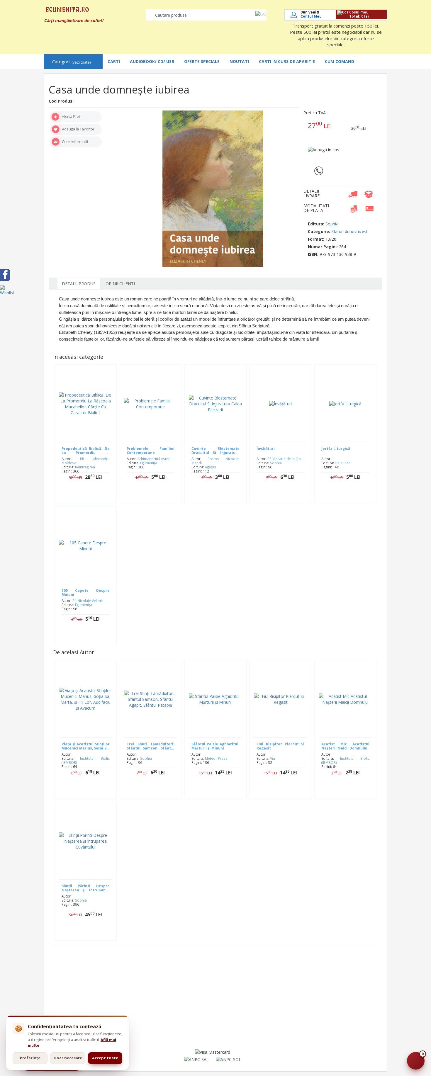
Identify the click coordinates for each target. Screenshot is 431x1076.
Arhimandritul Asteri (154, 458)
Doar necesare (68, 1057)
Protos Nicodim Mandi (215, 460)
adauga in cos (220, 495)
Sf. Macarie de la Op (284, 458)
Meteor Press (216, 758)
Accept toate (105, 1057)
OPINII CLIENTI (120, 283)
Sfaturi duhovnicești (350, 231)
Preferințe (30, 1057)
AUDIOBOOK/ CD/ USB (152, 61)
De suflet (342, 462)
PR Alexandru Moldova (86, 460)
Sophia (331, 224)
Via (272, 758)
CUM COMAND (339, 61)
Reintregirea (85, 467)
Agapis (210, 467)
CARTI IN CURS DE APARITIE (287, 61)
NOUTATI (239, 61)
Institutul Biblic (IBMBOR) (86, 760)
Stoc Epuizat (90, 495)
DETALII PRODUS (79, 283)
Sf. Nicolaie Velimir (87, 600)
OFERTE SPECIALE (202, 61)
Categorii (71, 62)
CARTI (114, 61)
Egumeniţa (148, 462)
